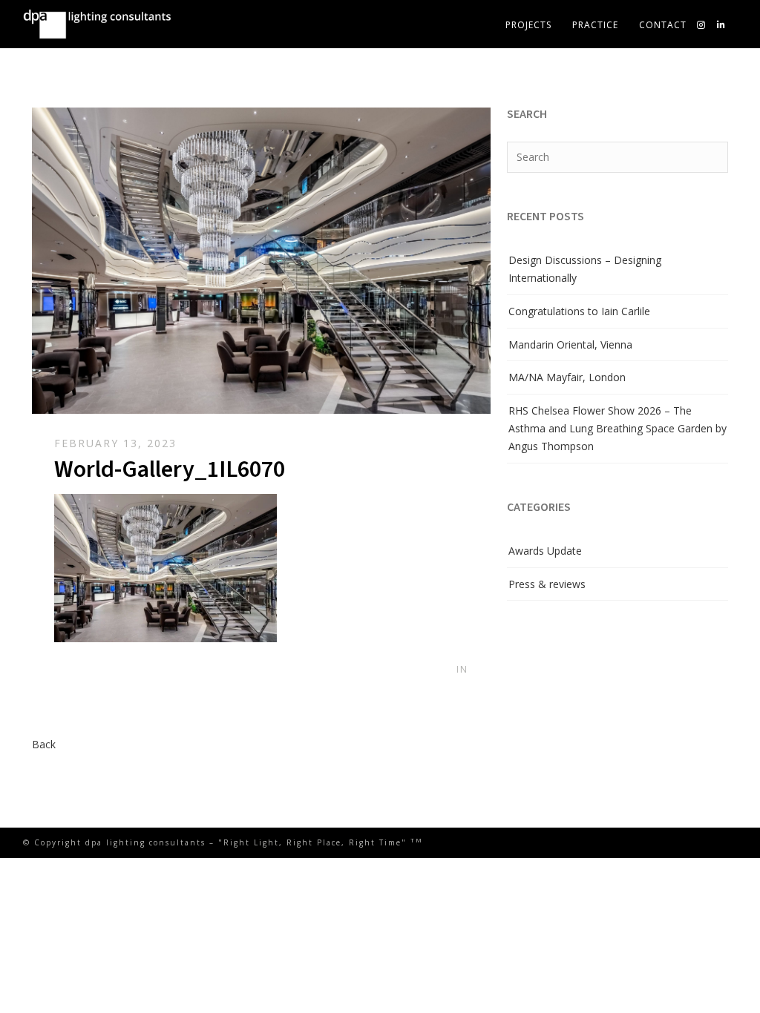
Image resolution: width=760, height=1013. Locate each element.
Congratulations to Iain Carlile (579, 311)
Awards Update (545, 551)
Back (44, 744)
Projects (528, 25)
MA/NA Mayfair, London (567, 377)
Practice (595, 25)
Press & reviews (547, 584)
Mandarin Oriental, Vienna (570, 344)
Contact (663, 25)
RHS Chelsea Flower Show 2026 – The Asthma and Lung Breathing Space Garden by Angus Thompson (617, 428)
